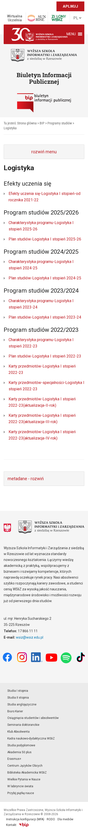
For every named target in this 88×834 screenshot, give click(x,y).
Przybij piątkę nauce (20, 793)
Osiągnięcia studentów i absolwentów (33, 718)
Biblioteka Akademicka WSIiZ (27, 772)
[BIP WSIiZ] (24, 825)
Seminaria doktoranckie (23, 725)
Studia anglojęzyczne (21, 704)
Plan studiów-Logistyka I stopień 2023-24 (45, 317)
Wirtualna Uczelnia (14, 18)
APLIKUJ (70, 6)
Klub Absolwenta (18, 731)
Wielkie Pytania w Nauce (23, 779)
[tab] (44, 152)
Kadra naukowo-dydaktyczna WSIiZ (31, 738)
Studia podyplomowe (21, 745)
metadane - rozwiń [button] (26, 478)
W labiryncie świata (20, 786)
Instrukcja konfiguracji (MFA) (25, 819)
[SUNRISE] (37, 18)
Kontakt (11, 825)
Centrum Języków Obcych (25, 765)
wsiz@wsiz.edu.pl (29, 637)
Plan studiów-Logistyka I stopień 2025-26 (45, 239)
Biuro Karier (15, 711)
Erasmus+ (14, 759)
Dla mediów (65, 819)
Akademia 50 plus (19, 752)
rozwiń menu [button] (44, 151)
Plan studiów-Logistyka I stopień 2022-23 (45, 356)
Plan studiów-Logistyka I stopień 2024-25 (45, 278)
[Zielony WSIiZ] (59, 18)
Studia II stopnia (18, 697)
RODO (51, 819)
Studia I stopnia (17, 690)
